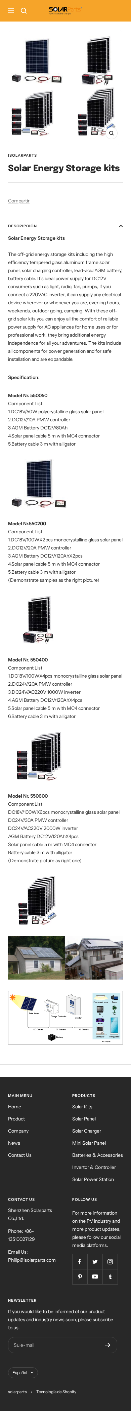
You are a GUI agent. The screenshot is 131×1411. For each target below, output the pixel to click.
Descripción (22, 226)
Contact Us (20, 1155)
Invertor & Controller (94, 1167)
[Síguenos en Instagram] (110, 1261)
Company (18, 1131)
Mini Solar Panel (89, 1143)
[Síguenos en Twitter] (94, 1261)
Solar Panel (84, 1119)
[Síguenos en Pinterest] (79, 1276)
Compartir (19, 201)
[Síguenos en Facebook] (79, 1261)
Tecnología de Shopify (56, 1391)
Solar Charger (86, 1131)
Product (16, 1119)
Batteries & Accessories (97, 1155)
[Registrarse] (108, 1345)
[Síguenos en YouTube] (94, 1276)
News (14, 1143)
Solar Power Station (93, 1179)
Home (14, 1107)
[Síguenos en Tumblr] (110, 1276)
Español (19, 1372)
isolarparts (22, 155)
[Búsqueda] (24, 11)
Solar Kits (82, 1107)
